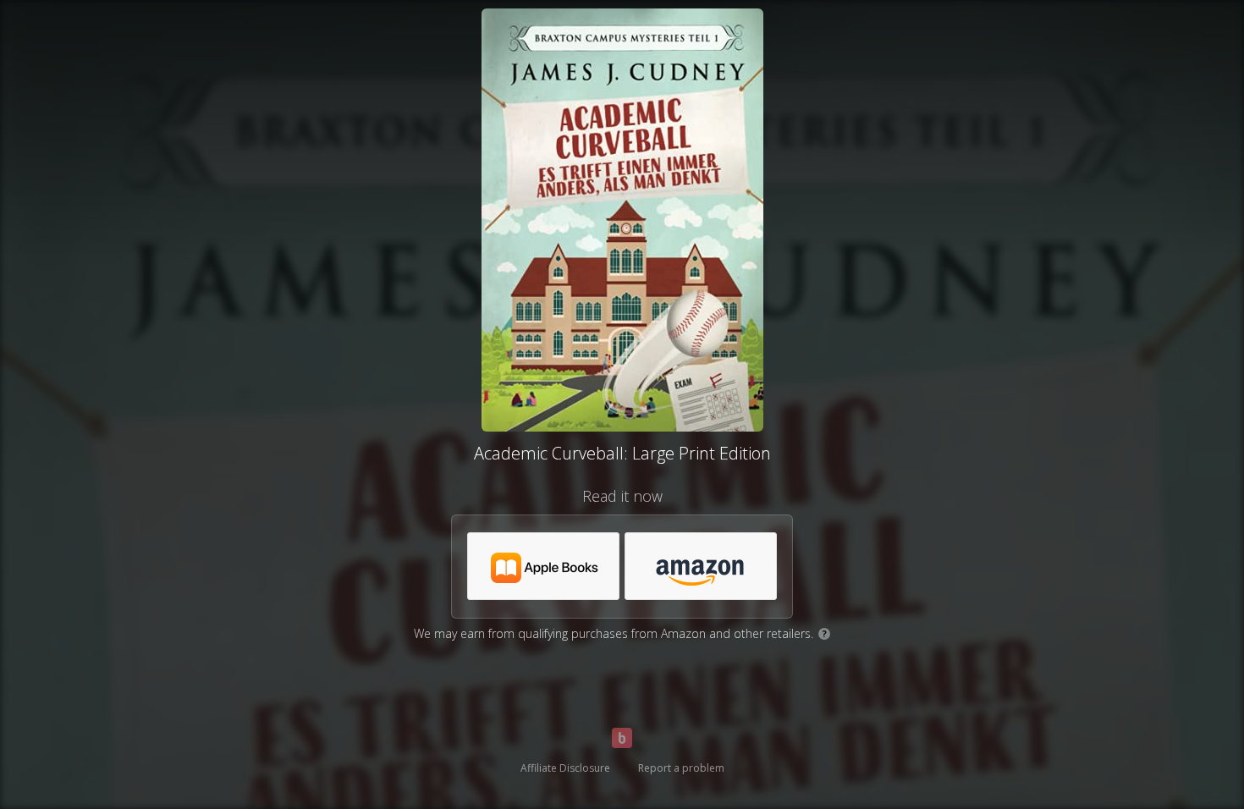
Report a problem (681, 768)
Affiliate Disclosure (565, 768)
